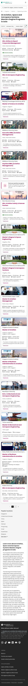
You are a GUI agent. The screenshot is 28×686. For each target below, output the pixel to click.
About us (3, 653)
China (2, 519)
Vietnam (3, 524)
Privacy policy (14, 682)
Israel (2, 529)
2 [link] (15, 506)
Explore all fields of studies (7, 667)
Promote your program (6, 656)
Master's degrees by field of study (9, 669)
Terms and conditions (5, 682)
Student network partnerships (8, 659)
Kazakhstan (4, 531)
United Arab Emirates (7, 516)
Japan (2, 521)
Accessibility (20, 682)
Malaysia (3, 534)
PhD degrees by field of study (8, 675)
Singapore (4, 514)
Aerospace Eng (9, 26)
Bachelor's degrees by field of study (9, 672)
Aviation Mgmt (19, 26)
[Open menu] (25, 2)
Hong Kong (4, 526)
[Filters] (25, 26)
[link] (18, 506)
